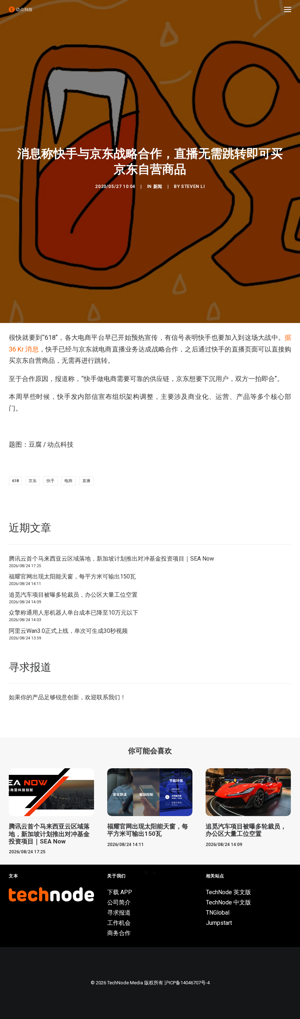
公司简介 (119, 902)
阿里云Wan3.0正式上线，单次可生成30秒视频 (68, 630)
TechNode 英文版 (228, 892)
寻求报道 (119, 912)
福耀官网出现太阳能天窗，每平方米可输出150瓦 (72, 576)
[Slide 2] (154, 872)
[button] (287, 9)
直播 (86, 480)
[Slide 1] (146, 872)
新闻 (157, 186)
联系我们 (108, 697)
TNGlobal (217, 912)
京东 (33, 480)
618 (15, 480)
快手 (50, 480)
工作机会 (119, 922)
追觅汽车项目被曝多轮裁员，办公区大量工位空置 (73, 594)
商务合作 (119, 933)
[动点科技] (20, 9)
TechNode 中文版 (228, 902)
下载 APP (119, 892)
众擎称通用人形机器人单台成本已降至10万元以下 (73, 612)
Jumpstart (219, 922)
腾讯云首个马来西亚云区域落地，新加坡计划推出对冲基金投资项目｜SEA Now (111, 558)
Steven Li (193, 186)
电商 (68, 480)
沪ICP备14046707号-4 (187, 982)
